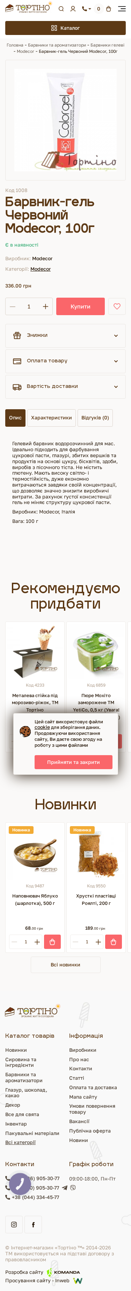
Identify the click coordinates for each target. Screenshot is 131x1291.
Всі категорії (20, 1142)
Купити (80, 306)
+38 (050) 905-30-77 (35, 1188)
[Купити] (52, 942)
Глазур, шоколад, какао (26, 1093)
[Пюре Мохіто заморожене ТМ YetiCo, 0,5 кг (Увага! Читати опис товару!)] (96, 651)
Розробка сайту (24, 1272)
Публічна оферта (90, 1131)
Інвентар (16, 1124)
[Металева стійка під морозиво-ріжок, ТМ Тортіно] (35, 651)
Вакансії (79, 1121)
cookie (42, 727)
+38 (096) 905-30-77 (35, 1178)
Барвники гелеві (107, 45)
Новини (78, 1140)
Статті (76, 1078)
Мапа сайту (83, 1097)
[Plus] (37, 942)
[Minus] (14, 942)
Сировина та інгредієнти (20, 1062)
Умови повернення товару (92, 1109)
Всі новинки (65, 964)
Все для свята (22, 1114)
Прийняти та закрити (73, 762)
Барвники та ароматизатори (57, 45)
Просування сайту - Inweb (37, 1281)
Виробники (82, 1050)
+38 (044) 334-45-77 (35, 1197)
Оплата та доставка (93, 1087)
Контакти (80, 1068)
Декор (12, 1105)
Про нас (79, 1059)
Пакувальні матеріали (32, 1133)
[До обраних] (117, 306)
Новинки (16, 1050)
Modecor (25, 51)
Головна (15, 45)
